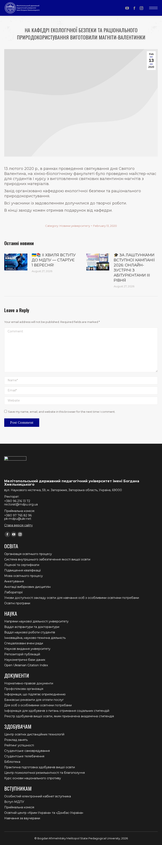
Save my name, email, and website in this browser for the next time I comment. (61, 411)
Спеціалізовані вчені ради (23, 643)
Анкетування (14, 581)
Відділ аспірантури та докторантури (31, 627)
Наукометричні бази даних (24, 660)
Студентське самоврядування (27, 751)
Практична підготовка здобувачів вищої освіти (39, 767)
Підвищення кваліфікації (22, 570)
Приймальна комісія (19, 807)
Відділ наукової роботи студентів (29, 632)
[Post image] (15, 262)
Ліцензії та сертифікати (21, 565)
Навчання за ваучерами (22, 818)
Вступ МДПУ (14, 802)
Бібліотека (12, 762)
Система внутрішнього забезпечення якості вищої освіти (47, 559)
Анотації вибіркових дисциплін (27, 587)
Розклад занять (16, 740)
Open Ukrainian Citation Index (26, 665)
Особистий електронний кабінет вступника (37, 796)
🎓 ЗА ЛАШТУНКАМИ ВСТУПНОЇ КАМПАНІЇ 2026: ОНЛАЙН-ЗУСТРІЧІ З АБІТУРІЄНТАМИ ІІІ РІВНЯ (134, 268)
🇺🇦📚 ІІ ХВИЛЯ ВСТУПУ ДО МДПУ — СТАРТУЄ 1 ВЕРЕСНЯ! (54, 260)
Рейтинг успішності (19, 745)
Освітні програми (17, 603)
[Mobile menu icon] (153, 8)
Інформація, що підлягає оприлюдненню (35, 694)
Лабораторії (13, 592)
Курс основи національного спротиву (32, 778)
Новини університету (74, 225)
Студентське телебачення (24, 756)
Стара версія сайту (18, 525)
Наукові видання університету (27, 649)
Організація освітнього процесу (28, 554)
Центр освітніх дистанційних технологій (34, 734)
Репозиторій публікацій (22, 654)
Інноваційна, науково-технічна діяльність (35, 638)
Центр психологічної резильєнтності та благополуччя (44, 773)
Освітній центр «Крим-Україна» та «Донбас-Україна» (43, 813)
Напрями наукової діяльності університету (36, 621)
